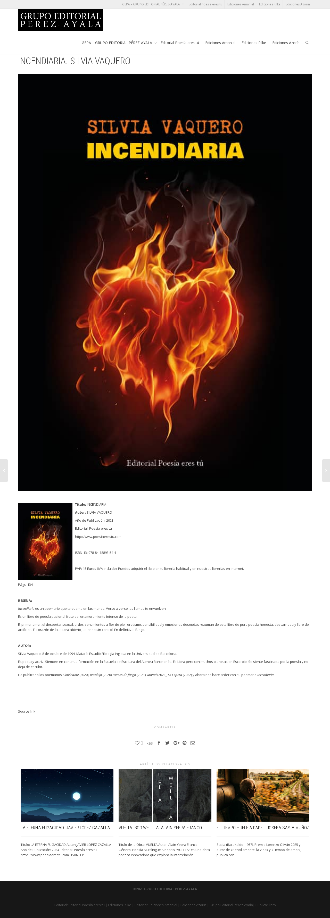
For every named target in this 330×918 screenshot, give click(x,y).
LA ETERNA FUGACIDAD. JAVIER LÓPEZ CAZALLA (65, 827)
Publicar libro (265, 905)
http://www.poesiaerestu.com (98, 536)
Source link (26, 711)
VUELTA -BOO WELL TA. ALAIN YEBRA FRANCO (160, 827)
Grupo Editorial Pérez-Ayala (231, 905)
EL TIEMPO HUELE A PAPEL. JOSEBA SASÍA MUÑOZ (263, 827)
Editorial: (61, 905)
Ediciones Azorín (298, 4)
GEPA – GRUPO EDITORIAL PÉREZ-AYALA (151, 4)
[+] (67, 795)
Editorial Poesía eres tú (205, 4)
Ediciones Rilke (269, 4)
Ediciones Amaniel (240, 4)
